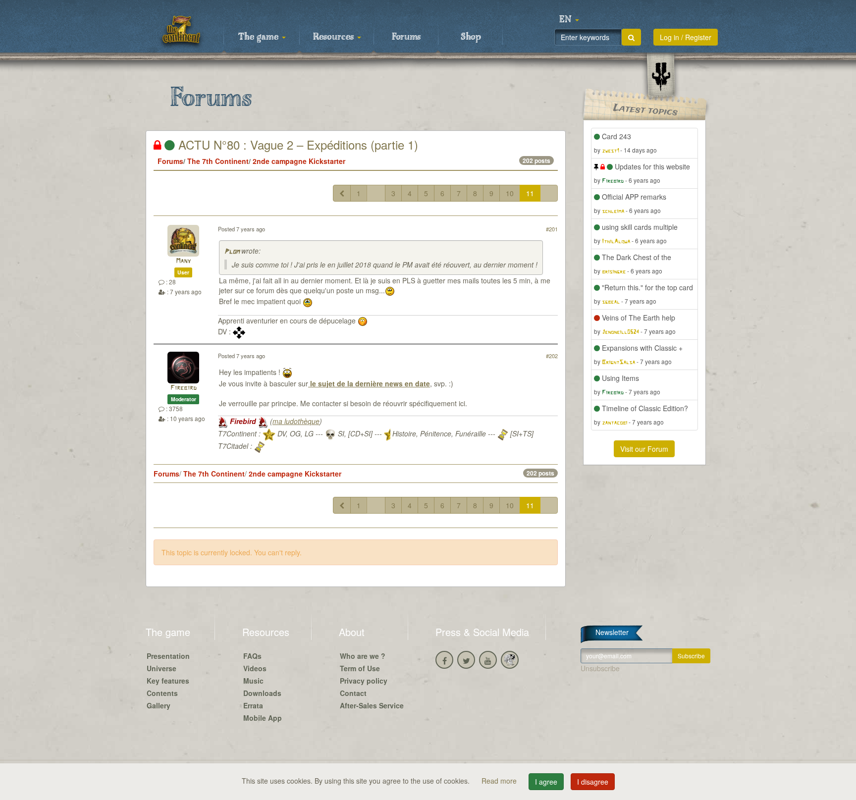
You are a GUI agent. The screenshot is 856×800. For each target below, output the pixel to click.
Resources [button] (334, 37)
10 (510, 193)
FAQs (252, 656)
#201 (552, 229)
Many (183, 261)
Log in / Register (685, 37)
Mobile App (262, 718)
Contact (353, 693)
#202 (552, 356)
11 (530, 193)
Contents (162, 693)
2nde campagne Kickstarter (299, 161)
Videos (255, 668)
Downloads (262, 693)
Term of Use (360, 668)
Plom (231, 252)
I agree (546, 782)
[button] (569, 19)
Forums (406, 37)
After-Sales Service (372, 705)
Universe (161, 668)
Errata (253, 705)
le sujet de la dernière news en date (369, 383)
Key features (168, 681)
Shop (471, 37)
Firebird (183, 388)
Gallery (158, 705)
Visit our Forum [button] (644, 449)
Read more (500, 781)
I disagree (592, 782)
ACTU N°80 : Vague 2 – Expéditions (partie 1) (296, 144)
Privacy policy (363, 681)
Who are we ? (362, 656)
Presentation (168, 656)
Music (253, 681)
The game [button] (259, 37)
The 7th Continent (218, 161)
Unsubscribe (600, 668)
